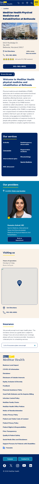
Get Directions (10, 51)
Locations (6, 8)
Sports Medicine (26, 162)
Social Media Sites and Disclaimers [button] (15, 440)
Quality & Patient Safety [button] (11, 435)
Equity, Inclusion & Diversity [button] (12, 382)
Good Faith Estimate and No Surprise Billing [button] (18, 394)
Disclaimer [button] (6, 373)
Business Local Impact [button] (11, 365)
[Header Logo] (6, 2)
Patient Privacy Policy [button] (10, 423)
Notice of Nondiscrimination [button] (13, 411)
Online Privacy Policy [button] (10, 415)
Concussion (7, 151)
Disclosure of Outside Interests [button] (14, 378)
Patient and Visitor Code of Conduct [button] (15, 419)
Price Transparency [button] (10, 431)
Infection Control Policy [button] (11, 398)
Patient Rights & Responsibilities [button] (14, 427)
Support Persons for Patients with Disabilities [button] (19, 444)
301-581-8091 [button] (19, 66)
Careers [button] (10, 459)
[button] (18, 3)
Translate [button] (9, 448)
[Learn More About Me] (9, 218)
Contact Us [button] (25, 459)
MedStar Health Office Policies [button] (13, 406)
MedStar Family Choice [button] (11, 402)
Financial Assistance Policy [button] (12, 390)
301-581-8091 (11, 55)
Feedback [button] (6, 386)
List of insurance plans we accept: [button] (15, 345)
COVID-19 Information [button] (11, 369)
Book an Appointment (19, 239)
